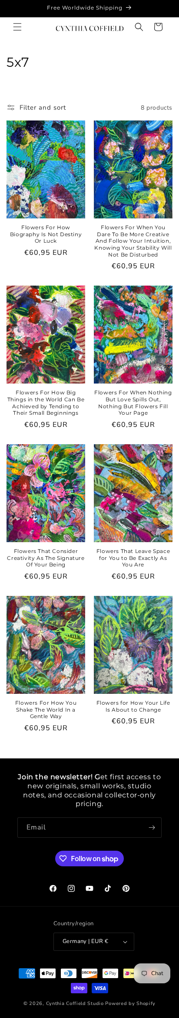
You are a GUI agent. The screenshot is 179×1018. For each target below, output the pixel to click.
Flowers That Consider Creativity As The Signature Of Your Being (45, 558)
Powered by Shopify (130, 1003)
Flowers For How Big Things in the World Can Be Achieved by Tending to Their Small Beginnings (46, 402)
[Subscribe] (151, 827)
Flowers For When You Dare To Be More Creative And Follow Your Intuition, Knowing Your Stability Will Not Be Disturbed (133, 240)
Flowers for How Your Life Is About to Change (133, 706)
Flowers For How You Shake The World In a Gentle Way (45, 709)
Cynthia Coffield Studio (75, 1003)
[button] (17, 26)
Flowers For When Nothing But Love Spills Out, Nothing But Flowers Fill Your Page (133, 402)
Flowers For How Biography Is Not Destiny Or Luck (46, 234)
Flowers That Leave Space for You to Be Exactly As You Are (133, 558)
